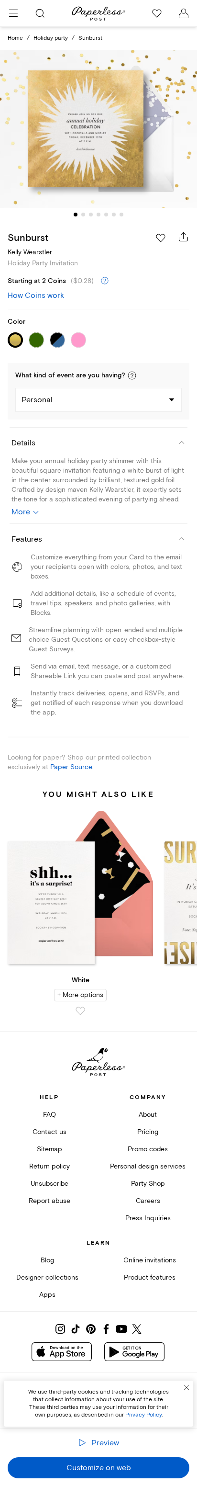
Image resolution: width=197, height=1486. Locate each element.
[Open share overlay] (183, 236)
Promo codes (148, 1149)
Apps (47, 1295)
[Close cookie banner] (186, 1387)
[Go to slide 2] (83, 214)
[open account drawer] (183, 13)
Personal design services (148, 1166)
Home (15, 38)
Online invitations (149, 1260)
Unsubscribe (49, 1184)
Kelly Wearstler (30, 252)
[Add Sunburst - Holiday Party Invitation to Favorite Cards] (160, 238)
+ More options (80, 995)
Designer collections (47, 1277)
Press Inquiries (148, 1218)
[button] (132, 375)
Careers (148, 1201)
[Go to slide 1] (75, 214)
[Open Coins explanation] (104, 281)
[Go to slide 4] (98, 214)
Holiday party (50, 38)
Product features (149, 1277)
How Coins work (36, 295)
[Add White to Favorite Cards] (80, 1011)
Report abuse (49, 1201)
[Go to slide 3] (91, 214)
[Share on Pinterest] (91, 1329)
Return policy (49, 1166)
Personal (37, 400)
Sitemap (49, 1149)
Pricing (147, 1132)
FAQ (49, 1115)
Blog (47, 1260)
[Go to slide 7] (121, 214)
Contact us (49, 1132)
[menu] (13, 13)
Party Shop (148, 1184)
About (148, 1115)
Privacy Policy (143, 1414)
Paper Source (71, 767)
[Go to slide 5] (106, 214)
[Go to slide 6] (114, 214)
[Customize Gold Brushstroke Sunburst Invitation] (98, 129)
